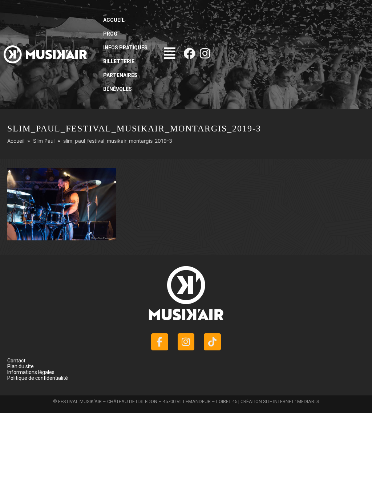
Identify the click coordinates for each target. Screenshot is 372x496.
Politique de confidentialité (37, 378)
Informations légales (30, 372)
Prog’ (111, 34)
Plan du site (20, 366)
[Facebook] (189, 53)
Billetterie (118, 61)
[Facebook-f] (159, 341)
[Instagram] (205, 53)
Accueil (114, 20)
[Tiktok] (212, 341)
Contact (16, 360)
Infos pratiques (125, 47)
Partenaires (120, 75)
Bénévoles (117, 89)
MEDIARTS (308, 401)
